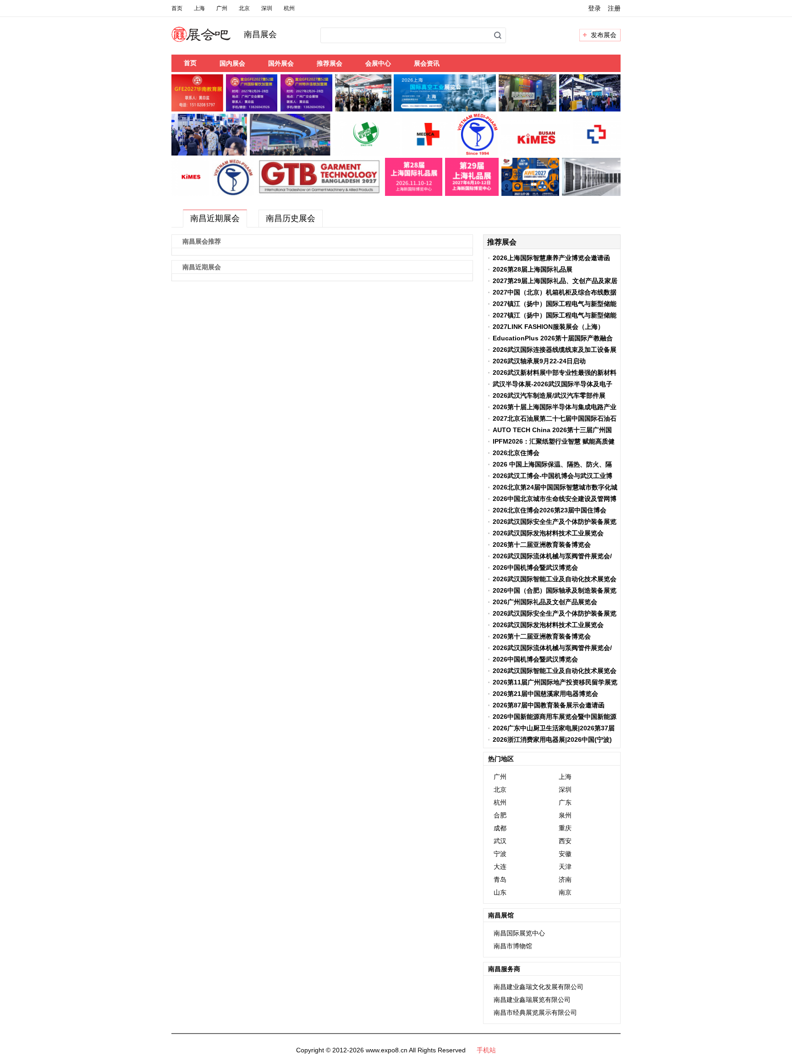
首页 (176, 8)
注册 (614, 8)
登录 (594, 8)
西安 (565, 841)
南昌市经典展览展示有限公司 (535, 1012)
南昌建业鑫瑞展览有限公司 (532, 999)
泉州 (565, 815)
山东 (500, 892)
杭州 (289, 8)
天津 (565, 866)
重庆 (565, 828)
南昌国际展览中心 (519, 933)
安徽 (565, 853)
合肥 (500, 815)
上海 (199, 8)
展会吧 (212, 40)
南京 (565, 892)
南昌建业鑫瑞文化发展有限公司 (538, 986)
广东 (565, 802)
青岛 (500, 879)
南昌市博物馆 (513, 946)
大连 (500, 866)
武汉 (500, 841)
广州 (221, 8)
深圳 (266, 8)
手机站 (486, 1050)
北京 (244, 8)
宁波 (500, 853)
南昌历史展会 (290, 218)
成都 (500, 828)
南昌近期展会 (215, 218)
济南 (565, 879)
